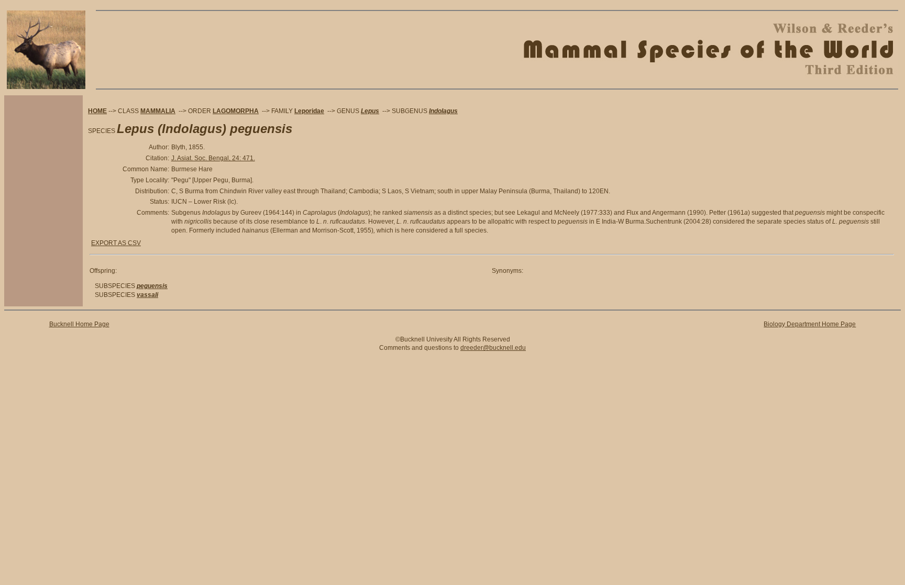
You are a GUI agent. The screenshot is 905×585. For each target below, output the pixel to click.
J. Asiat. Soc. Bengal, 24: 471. (213, 158)
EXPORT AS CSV (116, 243)
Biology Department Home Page (810, 324)
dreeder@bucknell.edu (493, 347)
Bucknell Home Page (79, 324)
